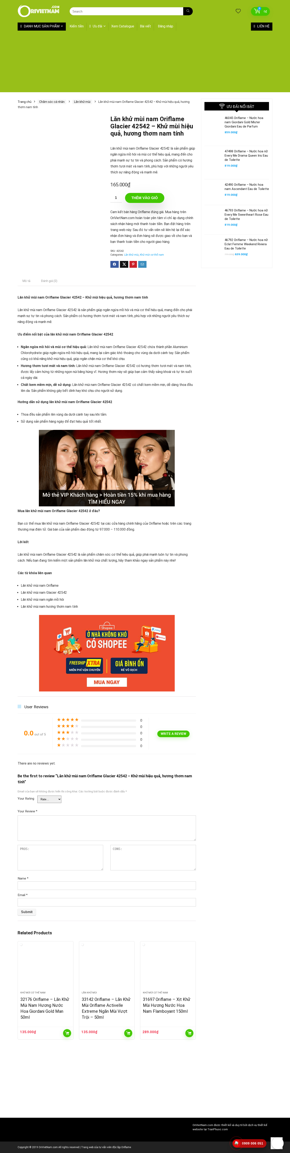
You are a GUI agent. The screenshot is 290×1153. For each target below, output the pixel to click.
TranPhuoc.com (217, 1129)
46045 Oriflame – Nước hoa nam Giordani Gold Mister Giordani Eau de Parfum (244, 122)
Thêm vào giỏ (144, 198)
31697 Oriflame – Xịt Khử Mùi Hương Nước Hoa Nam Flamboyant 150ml (166, 1005)
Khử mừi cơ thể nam (152, 254)
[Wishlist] (238, 11)
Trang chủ (24, 101)
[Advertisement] (145, 62)
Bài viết (145, 26)
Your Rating (26, 798)
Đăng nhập (165, 26)
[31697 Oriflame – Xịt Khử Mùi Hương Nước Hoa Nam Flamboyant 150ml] (168, 968)
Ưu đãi (97, 26)
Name (23, 878)
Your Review (27, 811)
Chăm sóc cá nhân (52, 101)
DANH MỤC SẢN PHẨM (41, 26)
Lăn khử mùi (82, 101)
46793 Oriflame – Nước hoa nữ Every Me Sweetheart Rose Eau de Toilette (246, 214)
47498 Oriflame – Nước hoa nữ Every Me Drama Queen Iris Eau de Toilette (246, 155)
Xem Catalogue (122, 26)
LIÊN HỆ (263, 26)
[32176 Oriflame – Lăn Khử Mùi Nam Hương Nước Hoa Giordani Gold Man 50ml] (45, 968)
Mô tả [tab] (26, 281)
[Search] (188, 11)
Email (23, 895)
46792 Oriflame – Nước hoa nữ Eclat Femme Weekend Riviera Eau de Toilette (246, 244)
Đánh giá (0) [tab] (49, 281)
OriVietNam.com (203, 1125)
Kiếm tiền (77, 26)
